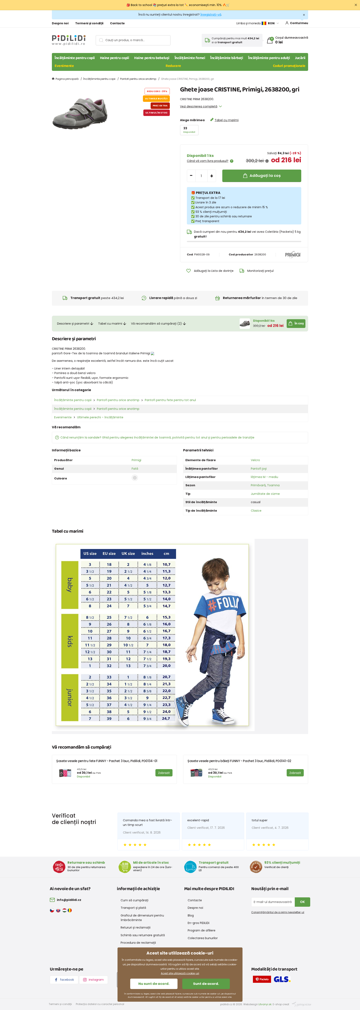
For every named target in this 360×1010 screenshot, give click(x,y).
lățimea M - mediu (264, 477)
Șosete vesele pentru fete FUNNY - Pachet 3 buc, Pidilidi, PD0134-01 (106, 761)
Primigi (136, 460)
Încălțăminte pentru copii (75, 58)
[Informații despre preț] (267, 161)
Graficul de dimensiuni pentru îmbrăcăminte (142, 917)
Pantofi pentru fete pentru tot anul (170, 400)
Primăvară (258, 485)
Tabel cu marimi (227, 120)
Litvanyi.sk (265, 1004)
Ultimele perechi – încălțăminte (100, 417)
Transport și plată (133, 908)
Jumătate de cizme (265, 494)
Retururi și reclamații (135, 927)
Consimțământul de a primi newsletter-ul (277, 912)
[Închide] (356, 5)
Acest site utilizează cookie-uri (180, 973)
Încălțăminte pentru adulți (269, 58)
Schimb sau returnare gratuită (143, 935)
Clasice (256, 511)
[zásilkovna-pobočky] (263, 980)
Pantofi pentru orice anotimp (138, 79)
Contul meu (299, 23)
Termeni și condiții (89, 23)
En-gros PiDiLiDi (198, 923)
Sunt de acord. (206, 983)
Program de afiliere (201, 930)
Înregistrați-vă (210, 14)
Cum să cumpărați (134, 900)
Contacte (117, 23)
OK (302, 901)
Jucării (300, 58)
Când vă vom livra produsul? (207, 161)
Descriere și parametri (73, 323)
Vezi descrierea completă (198, 106)
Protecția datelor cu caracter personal (100, 1004)
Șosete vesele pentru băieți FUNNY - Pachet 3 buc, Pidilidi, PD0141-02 (239, 761)
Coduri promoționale (289, 66)
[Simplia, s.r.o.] (301, 1004)
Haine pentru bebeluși (151, 58)
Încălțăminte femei (190, 58)
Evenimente (64, 66)
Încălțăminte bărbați (226, 58)
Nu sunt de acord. (153, 983)
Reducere (173, 66)
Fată (135, 469)
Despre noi (60, 23)
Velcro (255, 460)
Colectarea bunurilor (203, 938)
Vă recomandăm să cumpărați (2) (156, 323)
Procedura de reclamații (138, 943)
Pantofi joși (259, 469)
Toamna (273, 485)
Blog (191, 915)
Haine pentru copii (114, 58)
